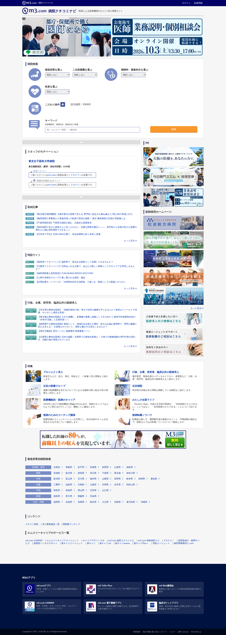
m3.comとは (196, 632)
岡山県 (81, 490)
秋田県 (105, 467)
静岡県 (142, 478)
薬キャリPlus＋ (141, 543)
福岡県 (57, 502)
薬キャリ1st (105, 543)
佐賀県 (69, 502)
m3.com (52, 175)
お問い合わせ (182, 632)
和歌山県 (130, 484)
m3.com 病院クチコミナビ (121, 540)
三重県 (57, 484)
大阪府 (93, 484)
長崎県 (81, 502)
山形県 (117, 467)
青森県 (69, 467)
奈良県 (117, 484)
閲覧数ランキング (71, 524)
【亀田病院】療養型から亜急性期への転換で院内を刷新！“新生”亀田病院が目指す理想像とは (80, 218)
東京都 (117, 473)
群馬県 (81, 473)
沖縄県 (144, 502)
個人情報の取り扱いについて (155, 632)
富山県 (69, 478)
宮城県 (93, 467)
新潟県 (57, 478)
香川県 (69, 496)
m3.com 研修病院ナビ (148, 540)
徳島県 (57, 496)
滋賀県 (69, 484)
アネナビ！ (168, 540)
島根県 (69, 490)
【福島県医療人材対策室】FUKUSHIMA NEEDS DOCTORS (64, 273)
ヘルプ (172, 632)
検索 (173, 129)
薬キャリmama (122, 543)
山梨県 (105, 478)
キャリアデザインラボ (93, 540)
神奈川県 (130, 473)
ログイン (186, 3)
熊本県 (93, 502)
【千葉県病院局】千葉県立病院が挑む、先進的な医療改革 (64, 222)
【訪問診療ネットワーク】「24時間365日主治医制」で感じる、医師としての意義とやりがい (81, 282)
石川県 (81, 478)
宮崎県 (117, 502)
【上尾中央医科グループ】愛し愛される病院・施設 (60, 277)
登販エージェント (161, 543)
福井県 (93, 478)
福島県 (129, 467)
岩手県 (81, 467)
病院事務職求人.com (184, 543)
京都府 (81, 484)
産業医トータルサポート (45, 543)
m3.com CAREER (34, 540)
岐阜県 (129, 478)
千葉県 (105, 473)
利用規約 (137, 632)
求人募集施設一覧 (50, 524)
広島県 (93, 490)
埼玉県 (93, 473)
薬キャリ (91, 543)
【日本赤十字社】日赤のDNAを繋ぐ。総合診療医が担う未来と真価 (68, 234)
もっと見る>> (130, 240)
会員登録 (198, 3)
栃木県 (69, 473)
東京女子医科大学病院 (42, 161)
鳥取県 (57, 490)
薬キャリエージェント (72, 543)
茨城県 (57, 473)
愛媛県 (81, 496)
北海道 (57, 467)
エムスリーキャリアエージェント (63, 540)
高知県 (93, 496)
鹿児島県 (130, 502)
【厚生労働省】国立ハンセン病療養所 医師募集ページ (64, 331)
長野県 (117, 478)
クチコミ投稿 (31, 524)
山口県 (105, 490)
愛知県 (154, 478)
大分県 (105, 502)
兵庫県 (105, 484)
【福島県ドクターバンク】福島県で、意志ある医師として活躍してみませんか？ (74, 262)
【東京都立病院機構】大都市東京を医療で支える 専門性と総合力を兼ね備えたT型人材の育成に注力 (84, 214)
